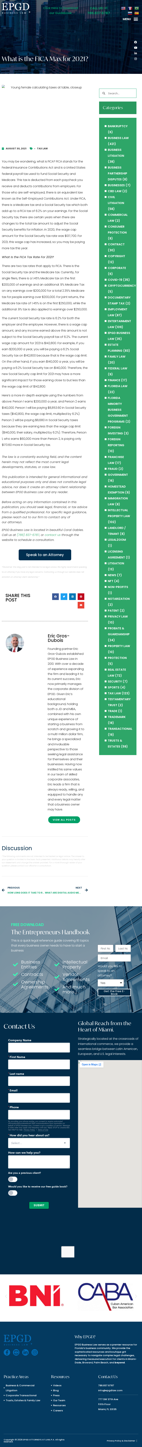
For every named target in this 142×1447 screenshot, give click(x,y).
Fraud (113, 469)
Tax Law (42, 148)
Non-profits (118, 587)
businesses (116, 185)
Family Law (116, 356)
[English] (123, 8)
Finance (114, 380)
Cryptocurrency (122, 286)
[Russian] (130, 13)
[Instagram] (135, 59)
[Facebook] (135, 42)
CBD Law (114, 191)
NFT (110, 581)
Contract (116, 244)
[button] (135, 19)
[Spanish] (136, 13)
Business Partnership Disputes (117, 173)
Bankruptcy (118, 126)
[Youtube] (135, 48)
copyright (116, 256)
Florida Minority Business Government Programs (118, 410)
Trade (112, 711)
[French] (130, 8)
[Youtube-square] (16, 1352)
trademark (117, 717)
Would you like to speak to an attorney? (110, 971)
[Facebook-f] (7, 1352)
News (112, 575)
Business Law (118, 138)
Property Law (119, 646)
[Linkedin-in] (135, 53)
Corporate (117, 268)
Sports (113, 687)
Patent (113, 610)
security (115, 681)
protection (117, 658)
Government (118, 475)
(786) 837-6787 (28, 535)
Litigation (116, 563)
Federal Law (117, 368)
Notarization (119, 599)
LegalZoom (117, 540)
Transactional (120, 729)
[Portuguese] (136, 8)
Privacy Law (118, 616)
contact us (53, 535)
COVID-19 (115, 280)
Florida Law (117, 386)
